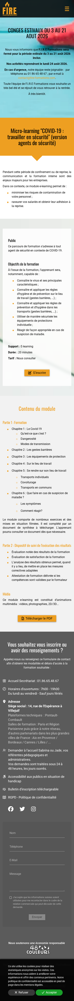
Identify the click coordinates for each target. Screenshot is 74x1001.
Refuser (23, 992)
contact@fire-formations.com (36, 78)
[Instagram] (33, 809)
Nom (13, 833)
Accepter (51, 992)
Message (15, 873)
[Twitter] (22, 809)
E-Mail (13, 860)
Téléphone (16, 846)
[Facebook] (10, 809)
